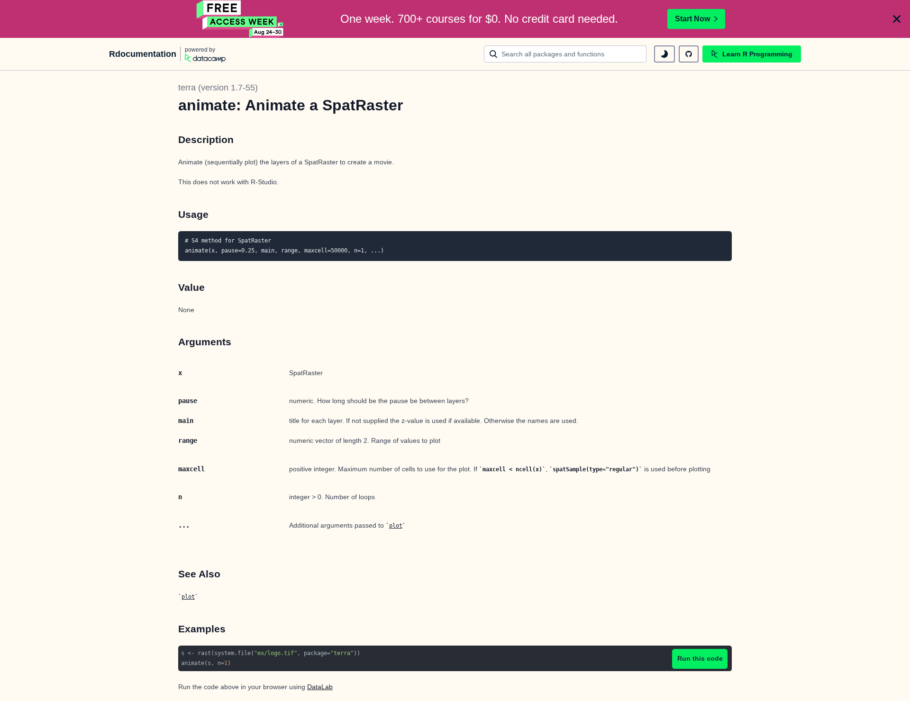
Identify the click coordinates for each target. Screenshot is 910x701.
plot (395, 525)
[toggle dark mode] (664, 54)
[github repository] (689, 54)
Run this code (700, 658)
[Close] (896, 18)
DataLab (320, 687)
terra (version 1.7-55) (218, 87)
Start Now (692, 19)
